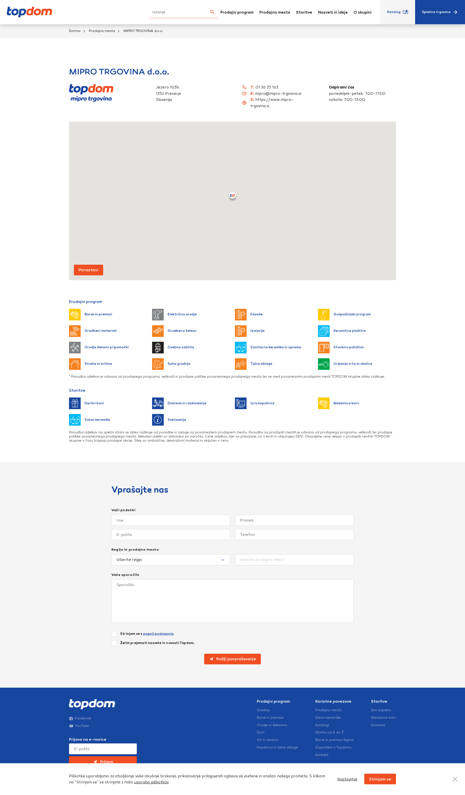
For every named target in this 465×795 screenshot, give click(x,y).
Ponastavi (88, 270)
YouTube (82, 726)
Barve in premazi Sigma (334, 740)
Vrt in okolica (267, 740)
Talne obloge (261, 364)
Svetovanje (177, 420)
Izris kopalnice (262, 403)
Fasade (256, 314)
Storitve (304, 12)
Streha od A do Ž (329, 732)
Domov (75, 31)
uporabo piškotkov (151, 782)
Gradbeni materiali (100, 331)
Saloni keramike (328, 718)
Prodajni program (237, 12)
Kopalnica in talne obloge (277, 747)
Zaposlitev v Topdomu (333, 747)
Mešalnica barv (346, 403)
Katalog (394, 12)
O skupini (363, 12)
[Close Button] (455, 779)
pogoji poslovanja (158, 634)
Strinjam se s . (147, 634)
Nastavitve (347, 779)
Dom (260, 732)
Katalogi (322, 725)
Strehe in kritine (98, 364)
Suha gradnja (179, 364)
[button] (232, 195)
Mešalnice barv (383, 718)
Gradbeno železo (182, 331)
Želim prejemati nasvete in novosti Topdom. (157, 643)
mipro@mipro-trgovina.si (278, 93)
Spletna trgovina (436, 12)
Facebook (83, 718)
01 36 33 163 (267, 87)
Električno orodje (182, 314)
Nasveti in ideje (333, 12)
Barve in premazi (98, 314)
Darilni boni (94, 403)
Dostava (378, 725)
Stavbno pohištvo (348, 347)
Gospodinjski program (352, 314)
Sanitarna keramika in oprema (275, 347)
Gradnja (263, 710)
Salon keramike (97, 420)
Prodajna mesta (274, 12)
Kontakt (321, 755)
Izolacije (257, 331)
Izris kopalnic (381, 710)
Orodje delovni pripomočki (107, 347)
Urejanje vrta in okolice (352, 364)
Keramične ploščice (349, 331)
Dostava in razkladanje (187, 403)
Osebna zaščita (181, 347)
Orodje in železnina (272, 725)
